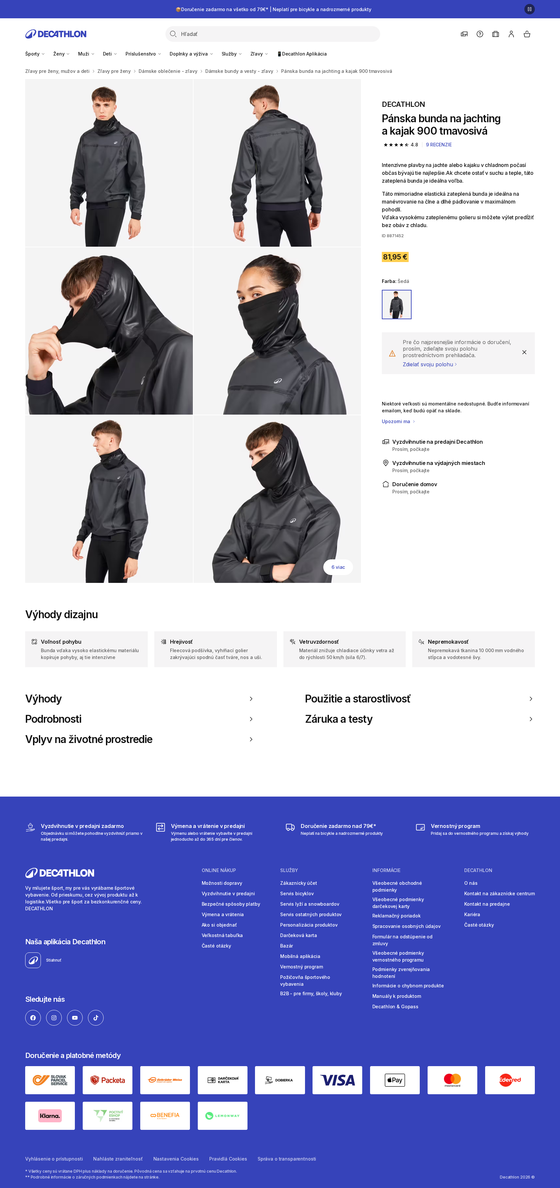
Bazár (286, 946)
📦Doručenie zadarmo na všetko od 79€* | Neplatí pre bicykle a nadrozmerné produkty (273, 9)
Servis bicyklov (297, 893)
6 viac (338, 567)
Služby (230, 54)
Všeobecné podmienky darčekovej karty (398, 903)
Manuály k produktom (396, 996)
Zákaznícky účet (298, 883)
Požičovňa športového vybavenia (305, 980)
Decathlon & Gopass (395, 1006)
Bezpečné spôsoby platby (231, 904)
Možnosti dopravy (222, 883)
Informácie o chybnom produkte (408, 985)
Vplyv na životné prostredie (88, 739)
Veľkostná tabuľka (222, 935)
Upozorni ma (396, 421)
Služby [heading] (289, 870)
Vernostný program (301, 966)
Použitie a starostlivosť (358, 699)
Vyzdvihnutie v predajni (228, 893)
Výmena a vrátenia (223, 914)
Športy (33, 54)
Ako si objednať (219, 925)
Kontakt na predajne (487, 904)
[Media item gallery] (193, 331)
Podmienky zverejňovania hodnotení (401, 972)
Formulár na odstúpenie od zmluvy (402, 940)
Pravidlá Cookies (228, 1159)
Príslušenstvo (141, 54)
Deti (108, 54)
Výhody (43, 699)
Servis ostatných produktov (311, 914)
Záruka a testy (339, 719)
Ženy (59, 54)
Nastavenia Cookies (176, 1159)
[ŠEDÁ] (396, 304)
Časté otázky (216, 946)
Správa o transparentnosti (287, 1159)
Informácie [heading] (386, 870)
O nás (470, 883)
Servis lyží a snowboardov (309, 904)
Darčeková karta (298, 935)
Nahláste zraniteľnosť (118, 1159)
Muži (84, 54)
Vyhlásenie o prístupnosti (54, 1159)
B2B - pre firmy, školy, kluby (311, 993)
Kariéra (472, 914)
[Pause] (529, 9)
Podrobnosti (53, 719)
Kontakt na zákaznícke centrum (499, 893)
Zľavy (257, 54)
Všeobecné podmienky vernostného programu (398, 956)
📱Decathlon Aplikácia (302, 54)
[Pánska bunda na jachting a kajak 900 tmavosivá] (109, 163)
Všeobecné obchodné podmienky (397, 886)
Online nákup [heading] (219, 870)
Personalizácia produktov (309, 925)
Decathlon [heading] (478, 870)
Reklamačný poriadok (396, 915)
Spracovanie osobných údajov (406, 926)
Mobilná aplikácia (300, 956)
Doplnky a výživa (189, 54)
